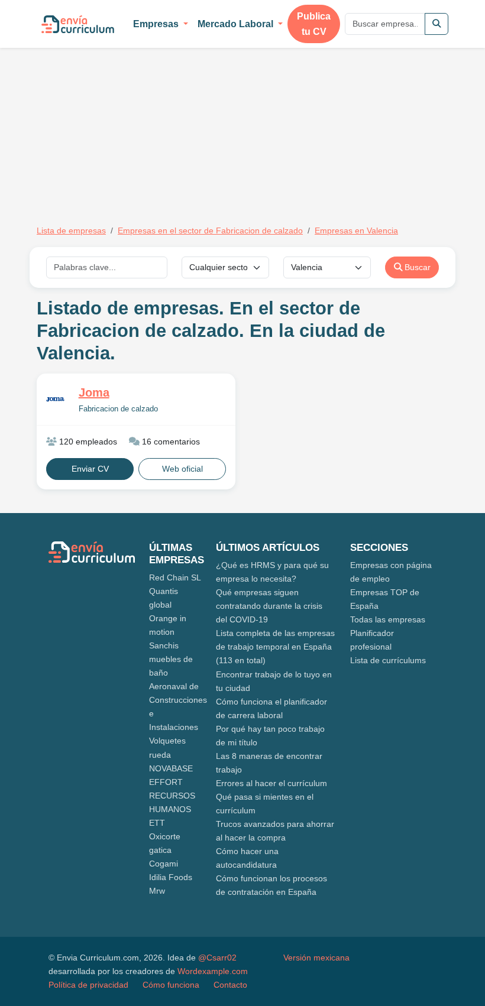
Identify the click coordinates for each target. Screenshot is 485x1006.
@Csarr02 (217, 957)
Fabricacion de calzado (118, 409)
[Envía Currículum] (78, 24)
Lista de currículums (388, 660)
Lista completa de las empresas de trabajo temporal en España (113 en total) (275, 646)
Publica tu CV (314, 24)
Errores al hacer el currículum (271, 783)
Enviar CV (90, 468)
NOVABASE (171, 768)
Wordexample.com (212, 971)
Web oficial (182, 468)
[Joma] (55, 399)
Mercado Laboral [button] (237, 24)
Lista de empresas (71, 230)
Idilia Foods (170, 877)
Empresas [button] (157, 24)
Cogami (163, 863)
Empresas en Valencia (356, 230)
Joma (94, 392)
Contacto (230, 984)
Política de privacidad (88, 984)
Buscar (416, 267)
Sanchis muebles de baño (171, 659)
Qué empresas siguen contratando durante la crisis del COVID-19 (269, 606)
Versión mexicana (316, 957)
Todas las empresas (387, 619)
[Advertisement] (136, 123)
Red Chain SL (175, 577)
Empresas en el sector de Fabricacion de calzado (210, 230)
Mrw (157, 890)
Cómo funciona (171, 984)
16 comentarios (170, 441)
